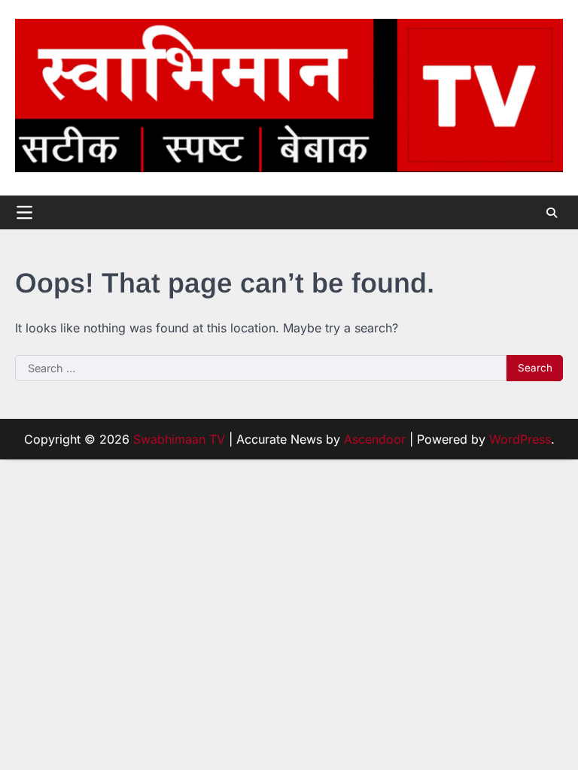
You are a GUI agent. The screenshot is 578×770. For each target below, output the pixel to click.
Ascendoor (375, 439)
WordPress (520, 439)
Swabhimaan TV (179, 439)
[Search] (551, 213)
